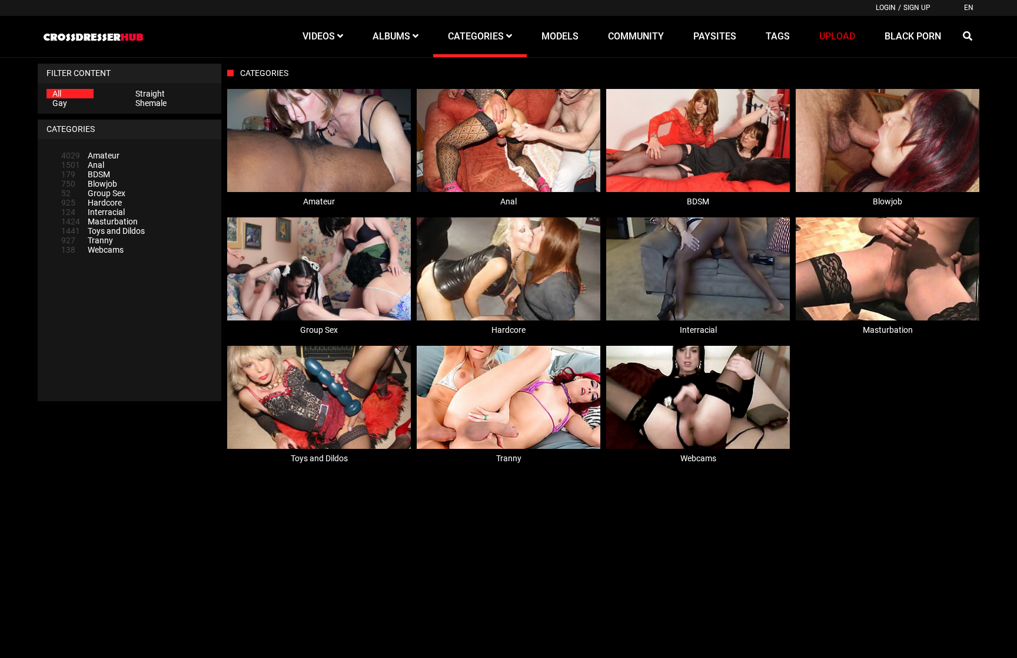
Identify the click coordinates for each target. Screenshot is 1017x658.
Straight (150, 93)
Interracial (93, 212)
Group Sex (93, 193)
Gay (59, 103)
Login (886, 8)
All (56, 93)
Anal (82, 165)
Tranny (87, 240)
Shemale (151, 103)
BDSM (85, 174)
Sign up (916, 8)
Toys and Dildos (103, 231)
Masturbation (99, 221)
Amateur (90, 155)
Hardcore (91, 202)
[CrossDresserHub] (93, 36)
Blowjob (89, 184)
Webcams (92, 249)
